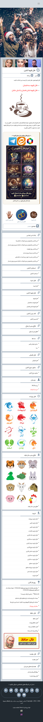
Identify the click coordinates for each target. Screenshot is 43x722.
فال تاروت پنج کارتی (32, 547)
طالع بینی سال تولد (33, 506)
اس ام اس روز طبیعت (32, 248)
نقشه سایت (16, 707)
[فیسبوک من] (27, 690)
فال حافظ (35, 618)
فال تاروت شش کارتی (32, 551)
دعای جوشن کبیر (33, 343)
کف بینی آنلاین (34, 319)
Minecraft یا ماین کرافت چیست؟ (30, 594)
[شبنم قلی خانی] (8, 63)
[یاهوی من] (37, 690)
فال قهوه (22, 14)
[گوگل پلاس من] (6, 690)
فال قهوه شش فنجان (32, 306)
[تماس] (16, 690)
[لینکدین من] (19, 695)
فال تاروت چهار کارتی (32, 543)
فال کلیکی (35, 360)
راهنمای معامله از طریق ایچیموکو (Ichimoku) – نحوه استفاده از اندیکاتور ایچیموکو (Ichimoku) (22, 589)
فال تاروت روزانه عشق (32, 567)
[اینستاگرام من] (22, 690)
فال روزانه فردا (34, 676)
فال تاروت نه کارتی (33, 555)
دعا (37, 348)
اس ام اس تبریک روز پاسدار (30, 252)
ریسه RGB (35, 385)
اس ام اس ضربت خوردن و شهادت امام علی (26, 257)
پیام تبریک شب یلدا (33, 630)
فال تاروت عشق (33, 563)
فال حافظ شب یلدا (33, 626)
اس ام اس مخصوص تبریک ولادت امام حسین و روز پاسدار (23, 244)
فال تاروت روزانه (33, 518)
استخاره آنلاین (34, 273)
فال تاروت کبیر (34, 523)
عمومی (29, 226)
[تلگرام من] (32, 690)
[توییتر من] (11, 690)
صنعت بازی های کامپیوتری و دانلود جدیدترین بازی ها (24, 602)
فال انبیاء (35, 286)
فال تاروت (35, 575)
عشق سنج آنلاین (33, 373)
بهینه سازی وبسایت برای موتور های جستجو (26, 598)
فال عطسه (35, 659)
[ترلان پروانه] (21, 63)
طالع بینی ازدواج (33, 331)
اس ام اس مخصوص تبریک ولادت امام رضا (27, 240)
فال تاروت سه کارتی (32, 539)
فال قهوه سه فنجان (33, 302)
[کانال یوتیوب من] (24, 695)
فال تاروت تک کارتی (32, 535)
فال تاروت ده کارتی (33, 559)
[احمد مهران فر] (34, 63)
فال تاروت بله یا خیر (32, 571)
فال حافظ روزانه (34, 622)
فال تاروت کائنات (33, 531)
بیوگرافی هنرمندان (33, 671)
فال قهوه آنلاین (29, 70)
